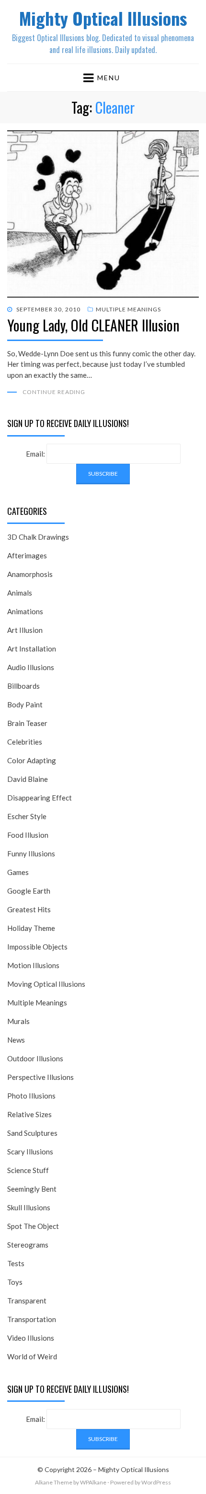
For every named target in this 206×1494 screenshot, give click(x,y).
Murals (18, 1021)
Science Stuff (28, 1170)
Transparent (26, 1300)
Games (18, 872)
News (16, 1039)
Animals (19, 592)
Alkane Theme (53, 1482)
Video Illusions (30, 1338)
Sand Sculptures (32, 1133)
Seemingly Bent (32, 1189)
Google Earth (28, 890)
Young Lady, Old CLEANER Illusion (93, 325)
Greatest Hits (29, 909)
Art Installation (31, 648)
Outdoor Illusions (35, 1058)
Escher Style (26, 816)
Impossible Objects (37, 946)
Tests (15, 1263)
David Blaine (27, 779)
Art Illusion (25, 630)
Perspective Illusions (40, 1077)
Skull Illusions (28, 1207)
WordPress (156, 1482)
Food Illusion (27, 835)
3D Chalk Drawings (38, 537)
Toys (15, 1282)
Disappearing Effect (39, 797)
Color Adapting (31, 760)
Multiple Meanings (128, 309)
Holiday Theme (31, 928)
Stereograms (27, 1244)
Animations (25, 611)
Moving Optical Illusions (46, 984)
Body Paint (25, 704)
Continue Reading (54, 391)
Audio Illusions (30, 667)
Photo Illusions (31, 1095)
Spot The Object (33, 1226)
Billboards (23, 686)
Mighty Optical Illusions (103, 18)
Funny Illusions (31, 853)
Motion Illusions (33, 965)
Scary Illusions (30, 1151)
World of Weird (32, 1356)
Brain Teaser (27, 723)
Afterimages (27, 555)
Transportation (31, 1319)
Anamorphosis (30, 574)
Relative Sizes (29, 1114)
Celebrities (24, 741)
